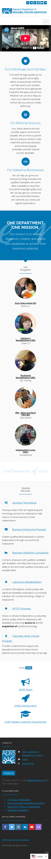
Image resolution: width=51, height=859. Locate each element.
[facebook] (27, 2)
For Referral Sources (25, 123)
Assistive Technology (24, 502)
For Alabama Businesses (25, 170)
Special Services (25, 489)
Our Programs (25, 268)
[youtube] (41, 2)
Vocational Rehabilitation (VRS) (25, 376)
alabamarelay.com (36, 780)
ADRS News (26, 689)
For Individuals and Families (25, 69)
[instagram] (34, 2)
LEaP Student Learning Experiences (25, 721)
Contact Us (8, 773)
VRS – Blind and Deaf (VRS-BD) (25, 414)
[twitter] (31, 2)
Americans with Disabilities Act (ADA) (26, 803)
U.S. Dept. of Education (18, 799)
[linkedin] (38, 2)
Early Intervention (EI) (25, 303)
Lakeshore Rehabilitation (26, 582)
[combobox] (39, 856)
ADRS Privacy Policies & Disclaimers (15, 840)
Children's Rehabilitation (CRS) (25, 339)
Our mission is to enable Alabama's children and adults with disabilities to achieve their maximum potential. (25, 241)
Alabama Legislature (17, 810)
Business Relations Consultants (30, 552)
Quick (25, 667)
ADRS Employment (25, 705)
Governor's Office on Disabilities (23, 806)
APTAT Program (21, 608)
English (40, 856)
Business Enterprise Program (29, 529)
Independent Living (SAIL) (25, 451)
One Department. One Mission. (25, 225)
